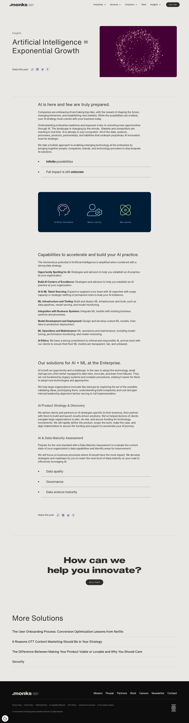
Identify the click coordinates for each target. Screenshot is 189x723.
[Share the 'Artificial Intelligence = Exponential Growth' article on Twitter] (42, 70)
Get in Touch (94, 582)
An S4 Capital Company (105, 705)
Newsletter (158, 693)
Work (133, 693)
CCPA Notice (71, 705)
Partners (122, 693)
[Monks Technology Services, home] (25, 693)
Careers (143, 693)
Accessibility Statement (57, 705)
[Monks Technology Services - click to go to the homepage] (22, 4)
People (110, 693)
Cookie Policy (28, 705)
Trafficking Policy (41, 705)
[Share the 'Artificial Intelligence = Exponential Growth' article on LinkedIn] (37, 70)
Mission (98, 693)
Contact (172, 693)
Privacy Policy (17, 705)
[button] (99, 4)
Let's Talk (173, 4)
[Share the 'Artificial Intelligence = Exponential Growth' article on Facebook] (48, 70)
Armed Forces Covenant (87, 705)
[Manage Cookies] (5, 718)
